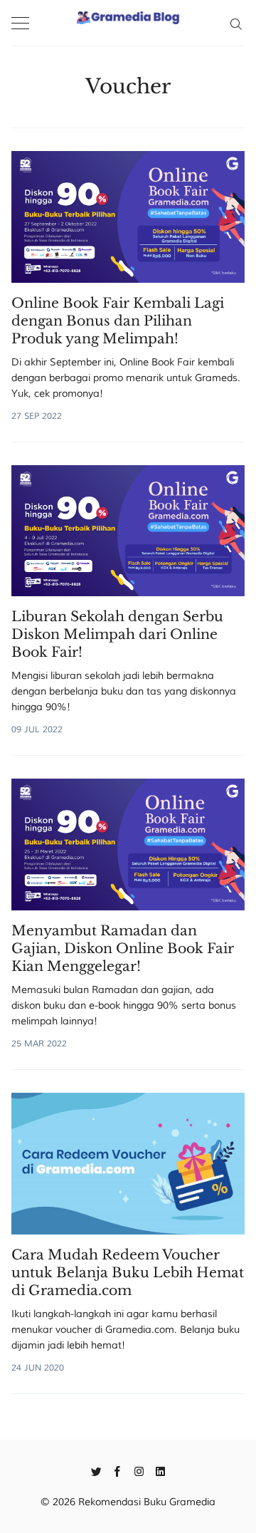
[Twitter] (96, 1470)
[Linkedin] (160, 1470)
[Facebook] (118, 1470)
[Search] (236, 23)
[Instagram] (139, 1470)
